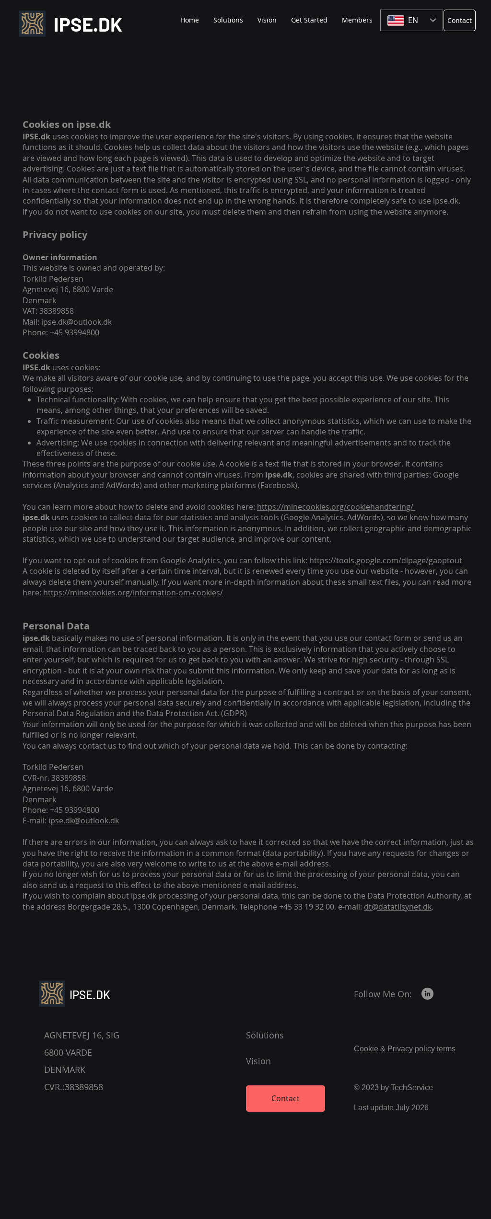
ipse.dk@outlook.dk (76, 322)
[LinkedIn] (427, 994)
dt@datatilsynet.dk (398, 906)
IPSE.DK (88, 23)
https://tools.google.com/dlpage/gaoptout (385, 560)
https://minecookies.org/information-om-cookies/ (133, 592)
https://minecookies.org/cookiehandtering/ (336, 506)
